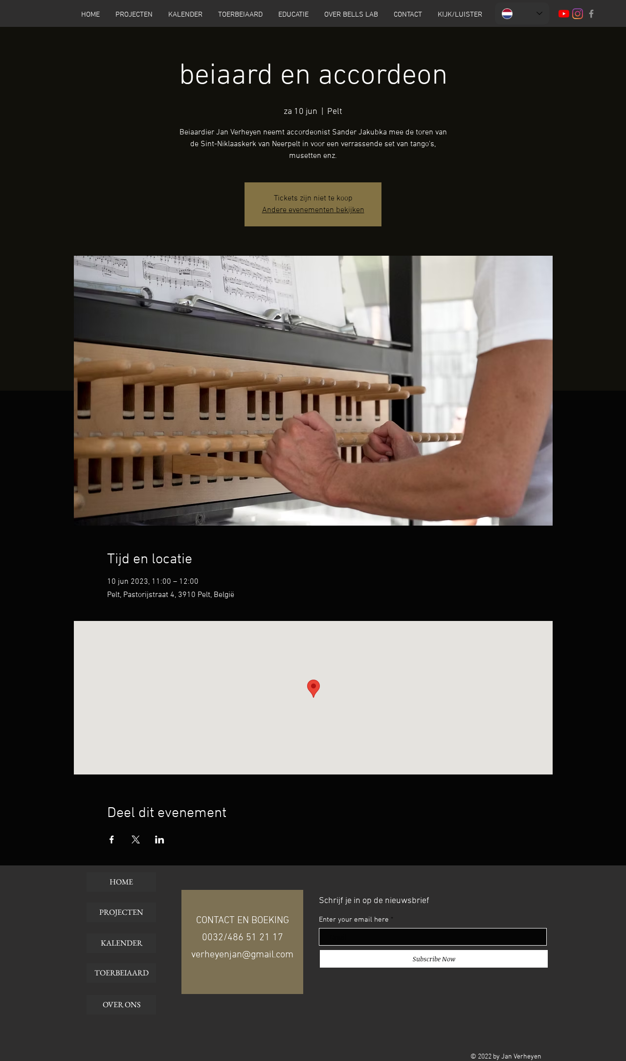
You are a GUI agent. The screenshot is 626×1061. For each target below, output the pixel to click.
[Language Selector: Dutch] (522, 13)
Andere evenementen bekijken (313, 210)
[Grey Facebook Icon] (591, 13)
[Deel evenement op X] (135, 839)
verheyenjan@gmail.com (242, 955)
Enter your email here (354, 920)
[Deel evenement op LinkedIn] (159, 839)
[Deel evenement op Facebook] (111, 839)
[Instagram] (577, 13)
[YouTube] (564, 13)
